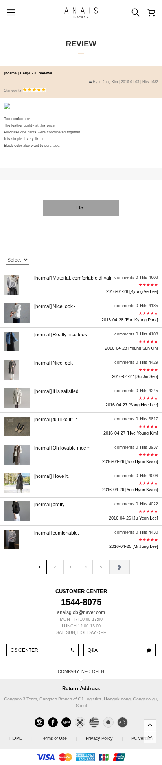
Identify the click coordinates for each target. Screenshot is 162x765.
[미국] (94, 722)
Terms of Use (58, 738)
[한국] (80, 722)
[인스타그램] (39, 722)
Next (119, 567)
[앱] (66, 722)
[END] (150, 737)
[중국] (122, 722)
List (81, 207)
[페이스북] (53, 722)
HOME (20, 738)
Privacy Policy (104, 738)
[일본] (108, 722)
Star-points (13, 90)
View (81, 285)
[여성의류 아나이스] (81, 12)
